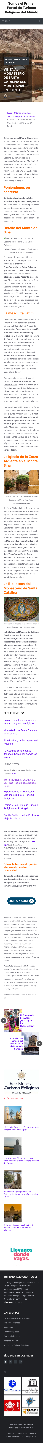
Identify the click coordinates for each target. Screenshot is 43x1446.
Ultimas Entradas (22, 113)
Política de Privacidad (14, 1437)
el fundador (22, 1433)
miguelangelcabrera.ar (13, 1302)
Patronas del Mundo (12, 1341)
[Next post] (39, 1043)
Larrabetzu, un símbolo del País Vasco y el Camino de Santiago (15, 1043)
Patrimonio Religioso (12, 1336)
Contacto (32, 1433)
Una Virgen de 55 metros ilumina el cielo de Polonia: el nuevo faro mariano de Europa (21, 1160)
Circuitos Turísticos (12, 1323)
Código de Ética (31, 1437)
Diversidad (11, 1433)
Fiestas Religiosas (11, 1332)
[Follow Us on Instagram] (15, 1361)
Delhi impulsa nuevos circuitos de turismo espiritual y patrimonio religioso (19, 1227)
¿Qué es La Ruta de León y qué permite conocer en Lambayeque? (21, 1128)
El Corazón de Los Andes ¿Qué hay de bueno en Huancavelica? (27, 1020)
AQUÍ (14, 773)
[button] (39, 21)
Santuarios (8, 1327)
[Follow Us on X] (10, 1361)
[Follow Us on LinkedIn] (20, 1361)
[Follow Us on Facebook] (5, 1361)
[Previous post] (3, 1020)
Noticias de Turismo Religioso (16, 1345)
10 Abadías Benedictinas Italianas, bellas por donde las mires (20, 754)
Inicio (9, 113)
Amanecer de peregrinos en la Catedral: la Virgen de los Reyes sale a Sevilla (21, 1194)
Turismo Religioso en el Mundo (21, 116)
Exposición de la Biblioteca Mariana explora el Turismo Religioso (19, 795)
